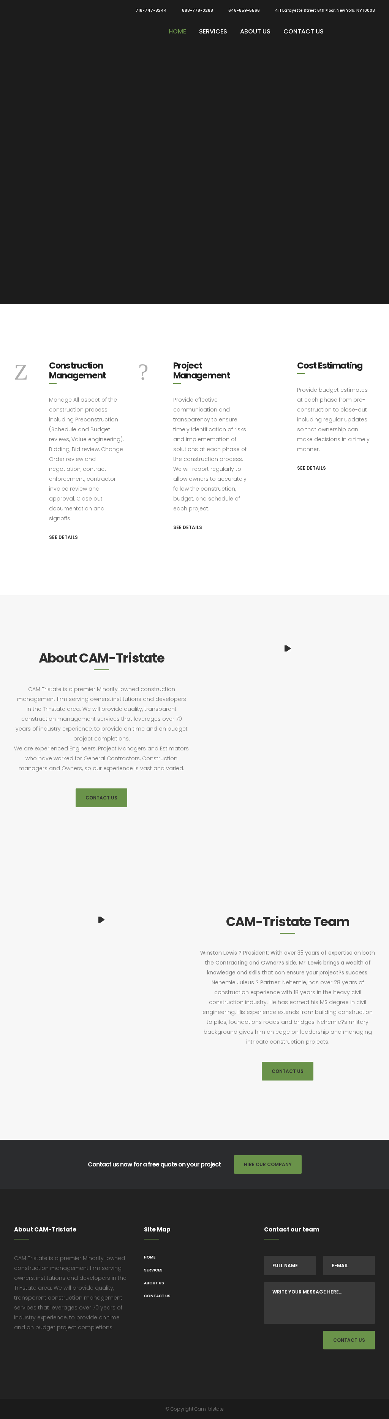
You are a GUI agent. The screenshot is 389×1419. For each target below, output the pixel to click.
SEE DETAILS (63, 537)
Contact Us (101, 798)
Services (153, 1270)
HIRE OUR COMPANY (268, 1164)
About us (154, 1283)
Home (149, 1257)
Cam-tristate (209, 1409)
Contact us (157, 1296)
